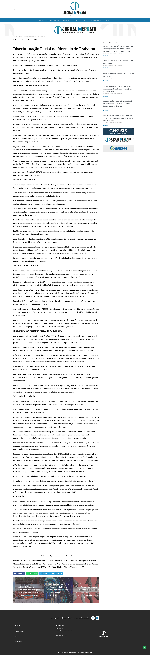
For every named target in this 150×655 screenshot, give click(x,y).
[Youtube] (97, 618)
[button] (19, 573)
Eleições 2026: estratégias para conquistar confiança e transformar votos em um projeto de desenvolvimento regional (118, 48)
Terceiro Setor (77, 583)
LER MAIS (105, 55)
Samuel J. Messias (34, 40)
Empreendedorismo (19, 631)
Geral (17, 583)
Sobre (16, 629)
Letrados (24, 40)
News (20, 36)
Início (15, 36)
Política (17, 639)
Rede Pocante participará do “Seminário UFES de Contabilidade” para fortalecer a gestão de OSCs (118, 118)
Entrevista (47, 581)
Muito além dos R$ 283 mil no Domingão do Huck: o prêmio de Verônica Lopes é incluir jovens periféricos (56, 589)
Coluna (17, 40)
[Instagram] (93, 618)
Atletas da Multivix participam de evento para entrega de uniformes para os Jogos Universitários (118, 89)
